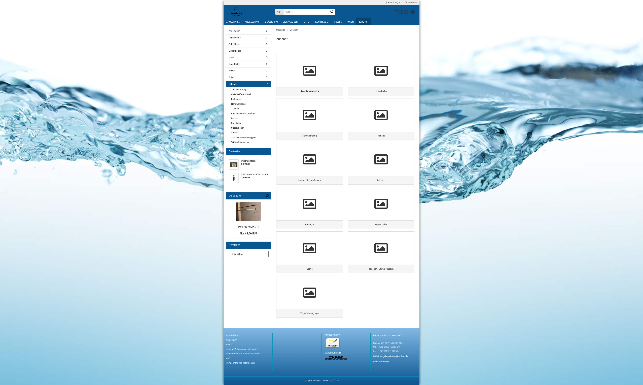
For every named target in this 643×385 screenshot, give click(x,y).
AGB (228, 358)
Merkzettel (412, 2)
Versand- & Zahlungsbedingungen (242, 349)
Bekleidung (271, 22)
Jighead (235, 108)
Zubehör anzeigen (239, 89)
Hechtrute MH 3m (248, 226)
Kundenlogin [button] (393, 2)
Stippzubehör (237, 128)
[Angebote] (267, 196)
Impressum (231, 340)
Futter (306, 22)
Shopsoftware (311, 380)
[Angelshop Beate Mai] (248, 11)
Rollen (338, 22)
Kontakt (229, 344)
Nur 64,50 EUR (248, 233)
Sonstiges (236, 123)
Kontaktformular (381, 361)
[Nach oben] (634, 380)
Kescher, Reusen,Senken (243, 113)
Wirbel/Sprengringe (240, 142)
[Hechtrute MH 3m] (248, 211)
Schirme (235, 118)
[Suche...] (332, 12)
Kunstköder (322, 22)
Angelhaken (233, 22)
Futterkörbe (236, 99)
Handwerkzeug (238, 104)
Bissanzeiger (290, 22)
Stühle (234, 132)
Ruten (350, 22)
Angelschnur (252, 22)
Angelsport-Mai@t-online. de (394, 356)
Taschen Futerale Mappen (243, 137)
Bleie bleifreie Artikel (241, 94)
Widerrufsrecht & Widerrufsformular (243, 353)
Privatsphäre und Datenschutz (240, 363)
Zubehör (363, 22)
